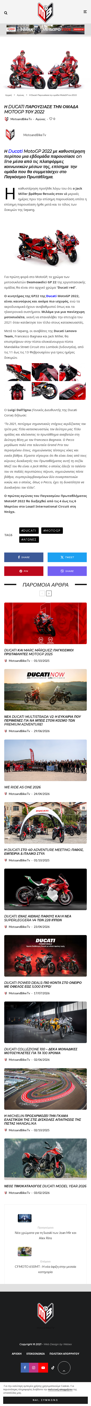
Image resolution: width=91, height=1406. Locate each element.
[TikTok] (53, 1368)
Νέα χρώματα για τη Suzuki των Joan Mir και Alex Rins (45, 1233)
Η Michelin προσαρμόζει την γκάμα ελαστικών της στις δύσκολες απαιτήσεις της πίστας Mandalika (42, 1119)
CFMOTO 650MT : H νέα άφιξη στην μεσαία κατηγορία (45, 1267)
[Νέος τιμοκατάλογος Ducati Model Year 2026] (45, 1159)
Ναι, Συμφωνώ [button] (45, 1400)
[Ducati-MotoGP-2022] (45, 62)
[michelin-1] (45, 1089)
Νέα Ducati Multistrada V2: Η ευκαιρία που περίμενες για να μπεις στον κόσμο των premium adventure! (42, 720)
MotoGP (53, 530)
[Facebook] (25, 1368)
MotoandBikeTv (21, 119)
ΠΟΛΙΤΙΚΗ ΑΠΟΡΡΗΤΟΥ (64, 1354)
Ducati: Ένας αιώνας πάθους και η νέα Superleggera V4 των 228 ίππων (37, 918)
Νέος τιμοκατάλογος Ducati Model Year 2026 (45, 1186)
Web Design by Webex (58, 1344)
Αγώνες (41, 119)
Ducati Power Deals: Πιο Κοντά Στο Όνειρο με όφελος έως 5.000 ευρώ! (43, 985)
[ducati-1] (45, 623)
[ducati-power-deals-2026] (45, 956)
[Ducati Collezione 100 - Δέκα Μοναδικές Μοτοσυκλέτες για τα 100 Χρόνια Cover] (45, 1022)
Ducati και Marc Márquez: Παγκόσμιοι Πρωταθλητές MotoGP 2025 (38, 652)
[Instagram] (33, 1368)
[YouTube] (43, 1368)
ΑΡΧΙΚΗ (17, 1354)
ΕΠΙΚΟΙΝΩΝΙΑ (35, 1354)
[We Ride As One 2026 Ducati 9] (45, 760)
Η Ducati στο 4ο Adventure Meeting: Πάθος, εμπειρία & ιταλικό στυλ (44, 852)
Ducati (15, 151)
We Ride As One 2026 (22, 787)
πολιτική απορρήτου (60, 1389)
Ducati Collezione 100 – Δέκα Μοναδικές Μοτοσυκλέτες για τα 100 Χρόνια (40, 1051)
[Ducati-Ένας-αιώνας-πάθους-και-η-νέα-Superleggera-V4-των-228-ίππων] (45, 889)
